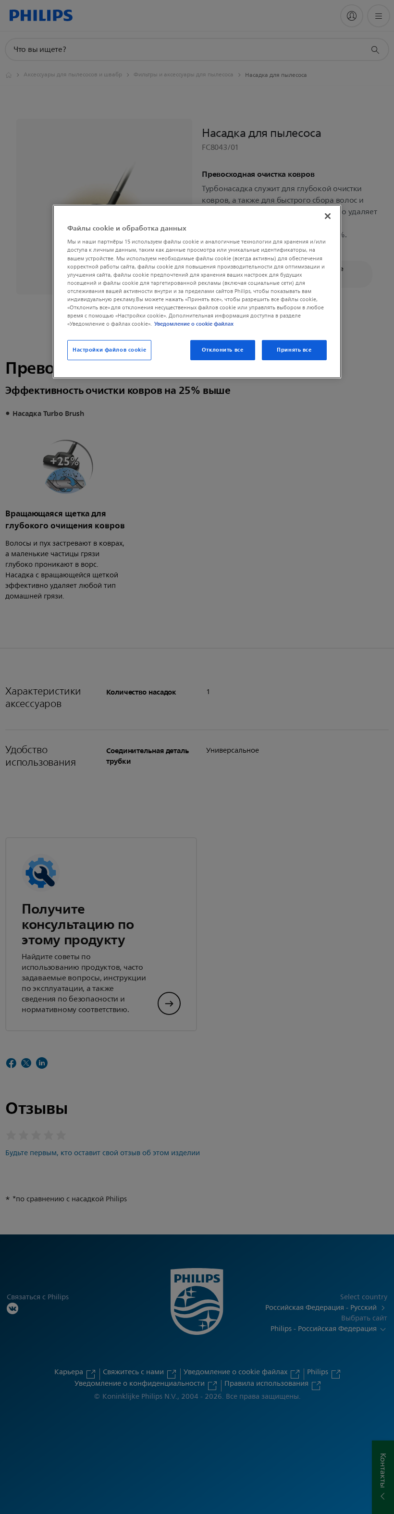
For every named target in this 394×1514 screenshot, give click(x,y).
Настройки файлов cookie (109, 349)
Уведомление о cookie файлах (194, 324)
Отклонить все (222, 349)
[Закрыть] (327, 216)
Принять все (294, 349)
